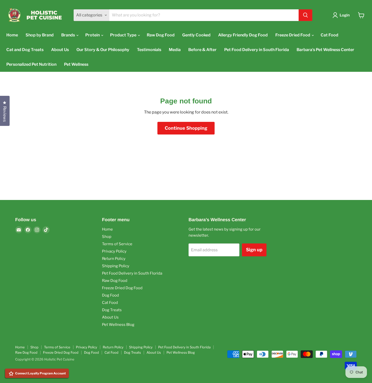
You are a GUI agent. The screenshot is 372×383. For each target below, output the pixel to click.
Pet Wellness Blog (118, 324)
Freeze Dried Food (293, 35)
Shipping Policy (115, 266)
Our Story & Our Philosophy (102, 49)
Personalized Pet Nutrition (31, 64)
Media (175, 49)
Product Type (123, 35)
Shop (106, 236)
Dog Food (110, 295)
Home (12, 35)
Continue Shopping (186, 128)
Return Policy (114, 258)
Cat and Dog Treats (25, 49)
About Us (60, 49)
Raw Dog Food (161, 35)
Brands (68, 35)
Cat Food (329, 35)
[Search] (305, 15)
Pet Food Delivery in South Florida (256, 49)
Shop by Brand (40, 35)
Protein (92, 35)
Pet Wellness (76, 64)
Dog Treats (112, 310)
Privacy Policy (114, 251)
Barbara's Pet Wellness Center (325, 49)
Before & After (202, 49)
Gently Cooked (196, 35)
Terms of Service (117, 244)
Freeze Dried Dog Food (122, 288)
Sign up (254, 249)
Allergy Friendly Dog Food (243, 35)
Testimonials (149, 49)
